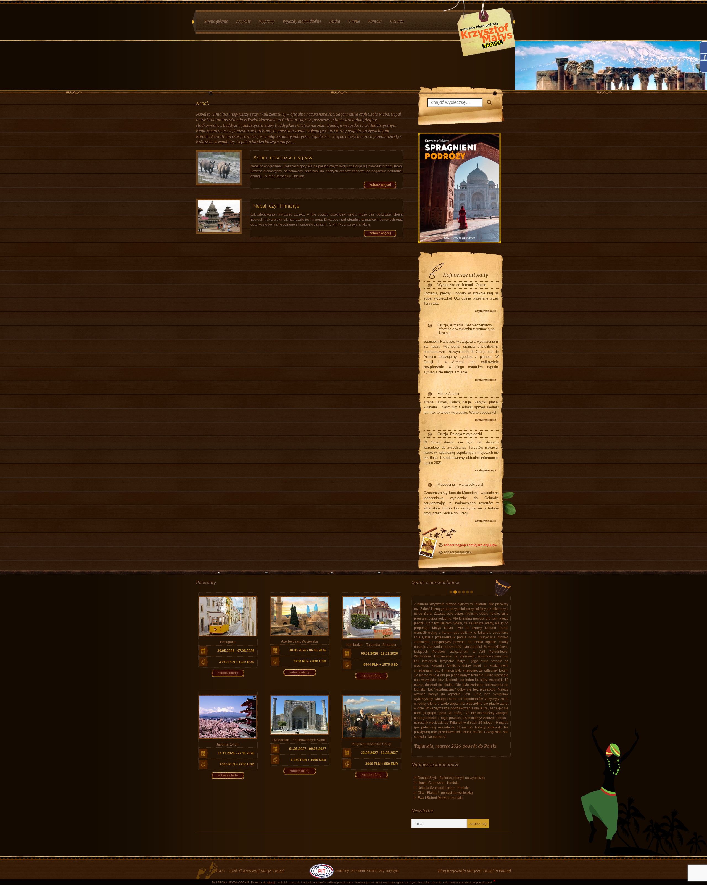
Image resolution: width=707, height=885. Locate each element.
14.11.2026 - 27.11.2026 (236, 753)
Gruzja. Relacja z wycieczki (459, 434)
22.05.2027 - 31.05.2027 (379, 753)
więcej (271, 882)
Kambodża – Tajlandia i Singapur (371, 645)
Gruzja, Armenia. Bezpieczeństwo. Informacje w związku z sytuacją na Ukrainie (466, 329)
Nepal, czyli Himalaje (276, 206)
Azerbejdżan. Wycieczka (299, 641)
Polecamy (206, 582)
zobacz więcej (380, 185)
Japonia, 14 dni (227, 744)
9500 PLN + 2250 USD (237, 764)
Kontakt (452, 849)
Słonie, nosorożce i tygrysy (282, 157)
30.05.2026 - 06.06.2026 (307, 650)
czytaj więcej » (485, 311)
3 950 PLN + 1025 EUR (236, 662)
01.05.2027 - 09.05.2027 (307, 749)
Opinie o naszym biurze (435, 582)
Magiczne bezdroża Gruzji (371, 744)
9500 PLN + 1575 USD (380, 665)
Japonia (421, 812)
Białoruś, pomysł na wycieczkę (462, 844)
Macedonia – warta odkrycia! (460, 484)
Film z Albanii (448, 394)
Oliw (421, 859)
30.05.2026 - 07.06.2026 (235, 651)
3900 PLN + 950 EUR (381, 764)
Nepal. (202, 103)
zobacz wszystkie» (458, 552)
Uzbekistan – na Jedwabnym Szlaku (299, 740)
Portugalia (228, 642)
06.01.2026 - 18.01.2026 (379, 654)
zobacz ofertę (228, 673)
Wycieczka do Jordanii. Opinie (461, 285)
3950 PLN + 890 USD (310, 661)
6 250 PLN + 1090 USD (308, 760)
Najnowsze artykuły (465, 275)
